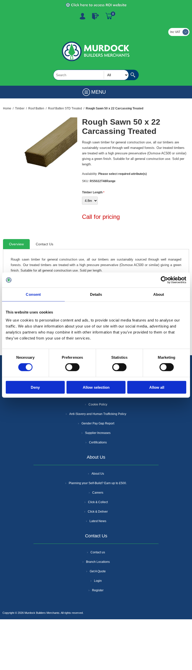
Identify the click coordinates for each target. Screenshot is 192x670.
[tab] (16, 244)
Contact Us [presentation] (44, 244)
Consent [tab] (33, 294)
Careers (97, 492)
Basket (109, 16)
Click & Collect (98, 502)
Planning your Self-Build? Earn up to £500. (98, 483)
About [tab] (158, 294)
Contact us (97, 552)
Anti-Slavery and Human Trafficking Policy (97, 414)
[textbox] (91, 75)
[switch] (72, 367)
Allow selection (96, 387)
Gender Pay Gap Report (98, 423)
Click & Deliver (98, 511)
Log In (96, 16)
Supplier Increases (97, 433)
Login (98, 581)
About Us (98, 473)
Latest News (98, 521)
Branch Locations (98, 562)
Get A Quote (98, 571)
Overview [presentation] (16, 244)
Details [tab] (96, 294)
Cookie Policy (97, 404)
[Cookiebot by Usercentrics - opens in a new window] (164, 280)
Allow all (156, 387)
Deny (35, 387)
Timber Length (92, 192)
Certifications (98, 442)
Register (82, 16)
